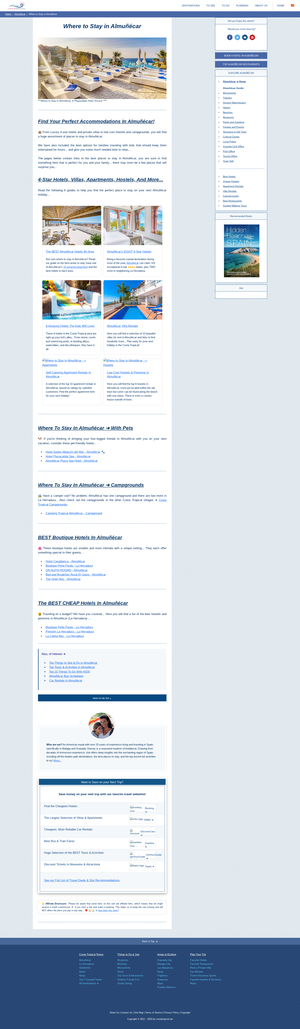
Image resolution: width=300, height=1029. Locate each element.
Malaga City (163, 963)
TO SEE (210, 5)
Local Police (229, 141)
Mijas (160, 983)
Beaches (227, 112)
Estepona (162, 979)
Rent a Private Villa (200, 967)
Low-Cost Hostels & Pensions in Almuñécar (128, 374)
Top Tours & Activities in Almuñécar (72, 667)
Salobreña (84, 967)
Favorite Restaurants (201, 963)
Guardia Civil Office (233, 146)
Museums (228, 117)
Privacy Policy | (172, 1012)
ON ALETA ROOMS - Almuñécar (67, 570)
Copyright (185, 1012)
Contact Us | (127, 1012)
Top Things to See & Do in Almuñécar (73, 663)
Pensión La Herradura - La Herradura (70, 631)
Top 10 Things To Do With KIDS (69, 671)
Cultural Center (231, 136)
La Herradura (86, 963)
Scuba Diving (124, 983)
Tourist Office (230, 156)
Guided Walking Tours (235, 205)
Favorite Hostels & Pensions (205, 979)
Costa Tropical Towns (91, 954)
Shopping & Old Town (235, 131)
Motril (82, 971)
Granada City (164, 960)
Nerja (82, 975)
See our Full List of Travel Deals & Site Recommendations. (82, 880)
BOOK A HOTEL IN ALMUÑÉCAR (241, 55)
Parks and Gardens (233, 122)
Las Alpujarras (165, 967)
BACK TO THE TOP (102, 698)
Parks (120, 971)
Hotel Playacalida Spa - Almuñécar (68, 456)
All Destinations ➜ (89, 983)
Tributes (227, 97)
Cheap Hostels (231, 181)
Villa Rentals (229, 191)
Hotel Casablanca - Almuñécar (65, 561)
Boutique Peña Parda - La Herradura (69, 565)
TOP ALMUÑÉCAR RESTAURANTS (241, 64)
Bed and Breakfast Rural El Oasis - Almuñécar (76, 574)
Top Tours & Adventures (130, 975)
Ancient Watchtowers (234, 102)
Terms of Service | (154, 1012)
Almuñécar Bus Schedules (66, 676)
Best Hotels (229, 176)
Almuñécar (20, 14)
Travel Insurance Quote (203, 975)
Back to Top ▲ (150, 941)
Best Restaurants (232, 200)
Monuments (229, 93)
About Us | (115, 1012)
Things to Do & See (128, 954)
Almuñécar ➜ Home (234, 81)
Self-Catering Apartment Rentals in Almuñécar (68, 374)
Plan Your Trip (198, 954)
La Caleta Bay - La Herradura (65, 636)
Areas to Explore (166, 954)
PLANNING (242, 5)
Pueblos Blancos (166, 987)
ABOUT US (261, 5)
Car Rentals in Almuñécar (65, 680)
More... (57, 760)
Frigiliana (162, 975)
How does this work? (108, 910)
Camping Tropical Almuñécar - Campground (74, 513)
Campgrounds (231, 196)
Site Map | (139, 1012)
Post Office (229, 151)
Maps (193, 983)
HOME (280, 5)
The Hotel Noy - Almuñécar (63, 579)
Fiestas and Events (233, 127)
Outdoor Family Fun (128, 979)
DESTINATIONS (191, 5)
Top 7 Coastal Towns (90, 979)
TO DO (226, 5)
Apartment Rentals (233, 186)
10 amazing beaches (75, 266)
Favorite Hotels (198, 960)
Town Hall (228, 161)
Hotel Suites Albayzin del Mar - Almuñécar (73, 452)
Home (8, 14)
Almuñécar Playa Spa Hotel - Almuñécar (72, 460)
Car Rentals (196, 971)
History (227, 107)
